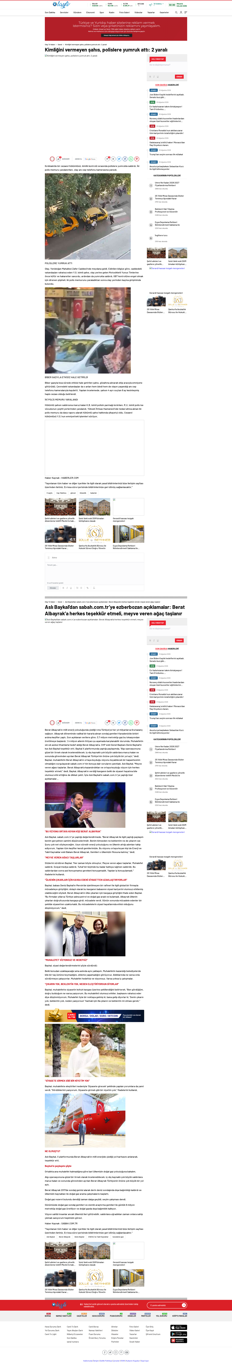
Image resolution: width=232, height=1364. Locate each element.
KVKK (123, 1361)
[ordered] (77, 587)
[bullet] (81, 587)
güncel (73, 493)
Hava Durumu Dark (53, 1326)
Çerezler (116, 1361)
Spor (102, 12)
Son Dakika (50, 12)
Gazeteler (164, 12)
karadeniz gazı (118, 1237)
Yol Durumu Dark (52, 1330)
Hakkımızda (87, 1361)
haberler (93, 493)
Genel (60, 44)
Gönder (53, 588)
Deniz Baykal (79, 1237)
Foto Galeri (124, 12)
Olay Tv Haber (50, 44)
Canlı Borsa (94, 1326)
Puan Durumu (116, 1315)
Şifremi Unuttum (153, 1334)
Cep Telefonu (61, 493)
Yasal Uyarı (145, 1361)
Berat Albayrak (64, 1237)
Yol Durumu (161, 1315)
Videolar (138, 12)
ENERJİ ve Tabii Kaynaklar (98, 1237)
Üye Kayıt (150, 1330)
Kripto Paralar (179, 1315)
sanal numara (73, 1341)
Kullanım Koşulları (133, 1361)
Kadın (111, 12)
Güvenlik (83, 493)
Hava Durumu (98, 1315)
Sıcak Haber (134, 1341)
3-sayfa (49, 493)
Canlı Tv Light (51, 1334)
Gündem (77, 12)
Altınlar (114, 1326)
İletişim (96, 1361)
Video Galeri (134, 1330)
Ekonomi (90, 12)
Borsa (48, 1315)
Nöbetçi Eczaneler (75, 1334)
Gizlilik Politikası (106, 1361)
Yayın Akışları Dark (75, 1330)
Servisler (64, 12)
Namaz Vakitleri (63, 1315)
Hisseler (132, 1315)
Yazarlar (151, 12)
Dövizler (114, 1330)
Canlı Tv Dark (72, 1326)
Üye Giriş (149, 1326)
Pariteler (146, 1315)
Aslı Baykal (51, 1237)
